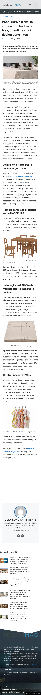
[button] (30, 5)
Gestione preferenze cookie (33, 693)
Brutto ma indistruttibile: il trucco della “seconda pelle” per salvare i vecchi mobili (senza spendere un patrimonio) (19, 582)
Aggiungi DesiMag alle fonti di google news (20, 11)
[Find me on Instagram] (18, 535)
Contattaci (33, 664)
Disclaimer (31, 692)
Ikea (12, 17)
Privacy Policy (18, 692)
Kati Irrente (5, 39)
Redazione (6, 692)
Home (6, 17)
